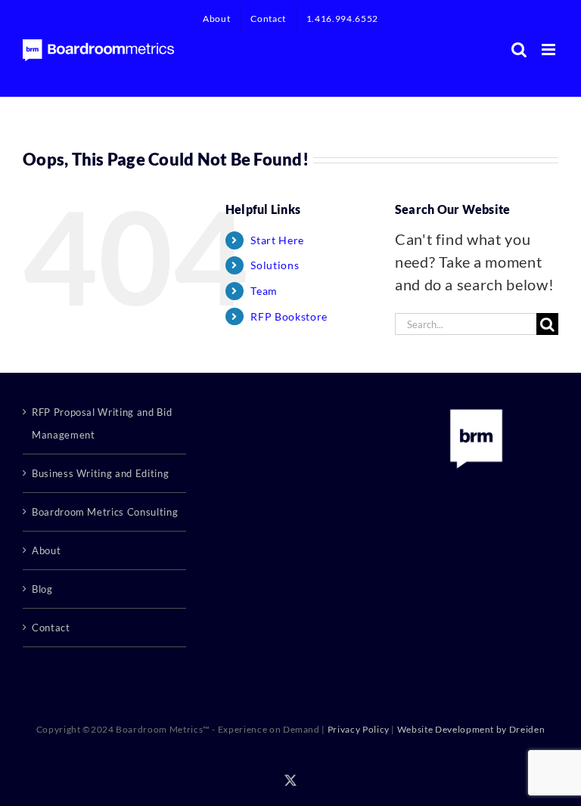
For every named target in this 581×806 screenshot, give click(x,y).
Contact (51, 628)
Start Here (277, 240)
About (46, 550)
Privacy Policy (359, 729)
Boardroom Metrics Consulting (105, 512)
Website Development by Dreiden (471, 729)
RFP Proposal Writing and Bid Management (102, 423)
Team (264, 290)
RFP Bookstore (288, 316)
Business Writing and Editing (100, 473)
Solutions (274, 265)
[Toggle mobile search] (519, 49)
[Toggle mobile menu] (550, 49)
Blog (42, 589)
